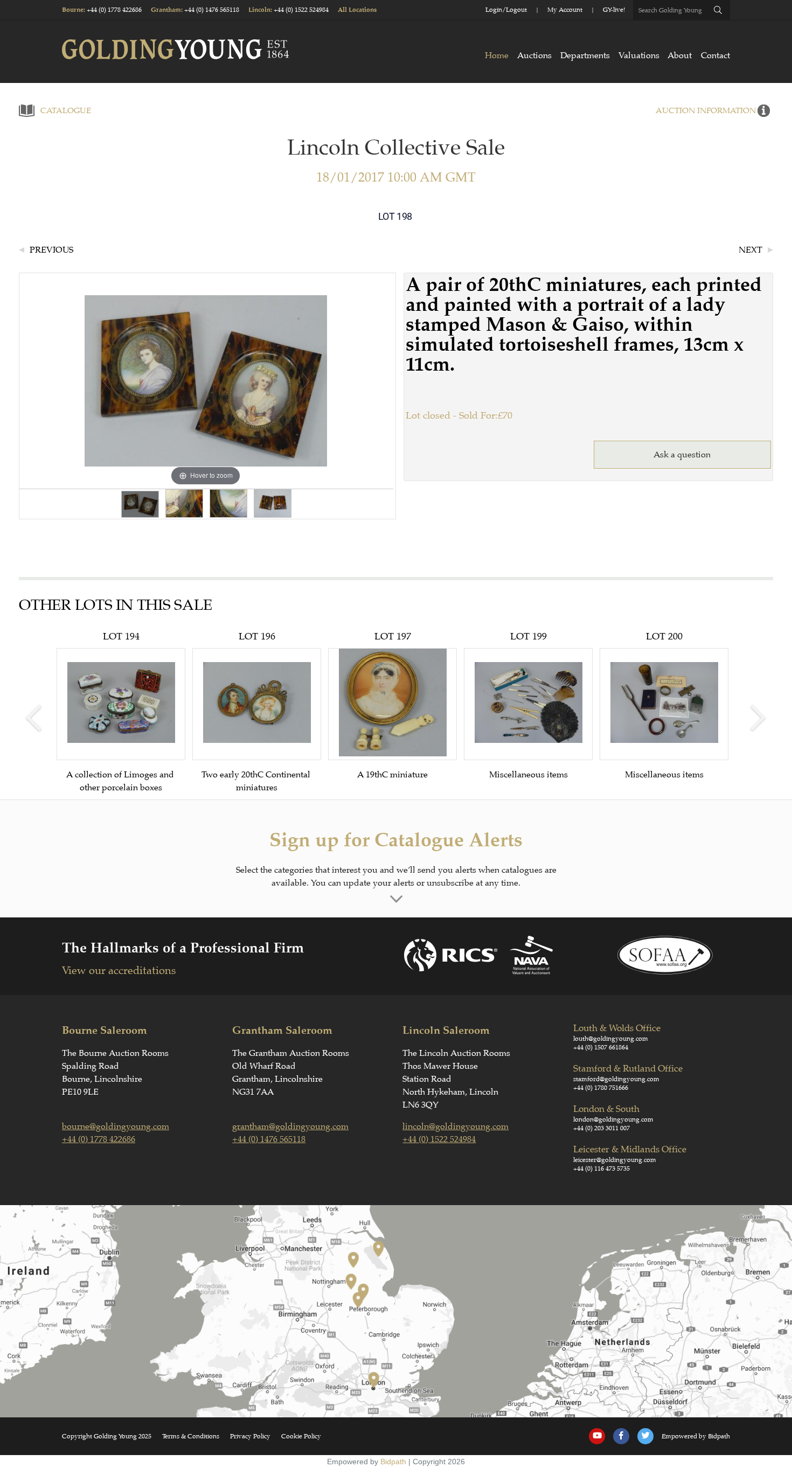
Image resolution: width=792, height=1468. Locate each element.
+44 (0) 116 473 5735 (601, 1168)
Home (497, 55)
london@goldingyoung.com (613, 1119)
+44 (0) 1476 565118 (211, 9)
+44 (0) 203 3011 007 (601, 1128)
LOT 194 (121, 711)
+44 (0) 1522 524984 (301, 9)
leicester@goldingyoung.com (614, 1160)
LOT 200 (664, 705)
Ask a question (682, 454)
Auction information (706, 111)
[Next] (305, 381)
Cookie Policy (301, 1436)
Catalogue (65, 111)
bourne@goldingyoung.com (115, 1126)
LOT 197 (392, 705)
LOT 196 (257, 711)
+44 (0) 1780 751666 (600, 1087)
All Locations (357, 10)
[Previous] (106, 381)
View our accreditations (119, 970)
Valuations (639, 55)
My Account (564, 9)
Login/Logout (506, 9)
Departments (585, 55)
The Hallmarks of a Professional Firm (183, 948)
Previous (51, 250)
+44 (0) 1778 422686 (114, 9)
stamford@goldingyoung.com (616, 1079)
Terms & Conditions (190, 1436)
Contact (715, 55)
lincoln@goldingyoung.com (455, 1126)
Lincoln (259, 10)
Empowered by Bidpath (696, 1436)
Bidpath (393, 1461)
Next (750, 250)
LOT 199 (528, 705)
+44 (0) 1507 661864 (600, 1047)
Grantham (166, 10)
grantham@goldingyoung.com (290, 1126)
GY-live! (614, 9)
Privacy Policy (250, 1436)
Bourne (73, 10)
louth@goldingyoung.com (610, 1038)
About (680, 55)
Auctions (534, 55)
